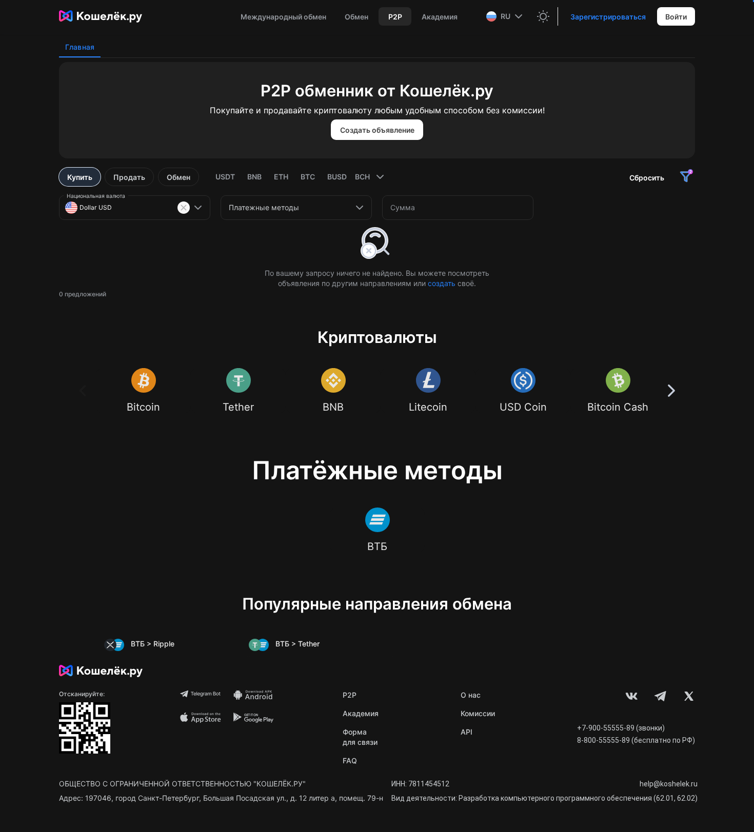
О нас (471, 695)
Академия (361, 713)
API (466, 731)
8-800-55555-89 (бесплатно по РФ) (636, 740)
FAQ (350, 760)
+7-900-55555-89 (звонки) (621, 728)
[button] (505, 16)
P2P (349, 695)
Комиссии (478, 713)
